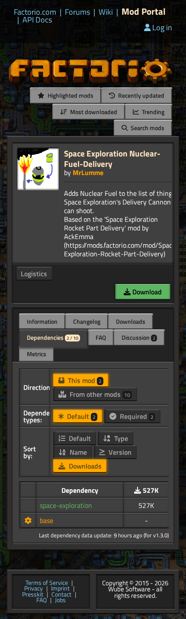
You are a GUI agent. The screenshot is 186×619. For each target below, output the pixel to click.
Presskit (32, 595)
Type (120, 438)
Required (136, 416)
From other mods (99, 394)
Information (42, 321)
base (46, 520)
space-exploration (66, 505)
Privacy (33, 589)
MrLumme (88, 172)
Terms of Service (47, 583)
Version (119, 452)
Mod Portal (144, 11)
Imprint (60, 589)
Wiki (106, 12)
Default (80, 416)
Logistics (34, 273)
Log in (162, 27)
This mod (84, 380)
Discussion (138, 337)
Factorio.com (35, 12)
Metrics (36, 353)
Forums (77, 12)
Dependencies (52, 337)
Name (77, 452)
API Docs (37, 20)
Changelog (86, 321)
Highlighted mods (69, 95)
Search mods (146, 127)
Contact (61, 595)
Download (146, 292)
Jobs (60, 600)
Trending (152, 111)
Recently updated (140, 95)
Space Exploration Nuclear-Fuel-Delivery (112, 158)
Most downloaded (93, 111)
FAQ (101, 337)
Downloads (130, 321)
